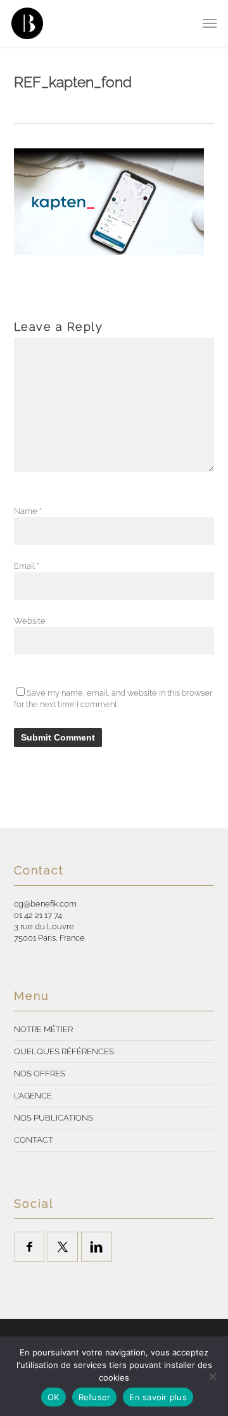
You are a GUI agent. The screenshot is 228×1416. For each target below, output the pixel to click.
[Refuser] (212, 1376)
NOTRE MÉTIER (43, 1029)
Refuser (95, 1397)
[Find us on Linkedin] (96, 1247)
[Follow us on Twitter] (63, 1247)
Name (28, 511)
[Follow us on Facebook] (29, 1247)
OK (54, 1397)
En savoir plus (158, 1397)
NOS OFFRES (39, 1073)
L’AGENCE (33, 1095)
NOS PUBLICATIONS (53, 1117)
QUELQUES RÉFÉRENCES (64, 1051)
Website (30, 621)
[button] (210, 23)
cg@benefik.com (45, 903)
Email (26, 566)
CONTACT (33, 1140)
